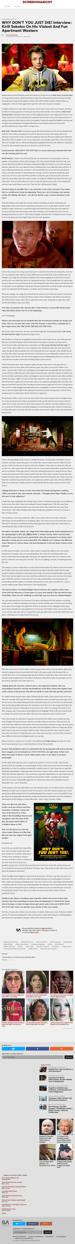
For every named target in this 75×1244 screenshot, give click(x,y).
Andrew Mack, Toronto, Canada (12, 1182)
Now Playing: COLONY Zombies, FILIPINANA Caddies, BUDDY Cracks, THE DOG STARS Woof (60, 1109)
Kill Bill (50, 944)
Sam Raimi (55, 946)
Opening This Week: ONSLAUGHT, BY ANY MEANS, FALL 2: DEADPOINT (60, 1079)
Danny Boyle (68, 942)
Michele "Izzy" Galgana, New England (13, 1200)
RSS (47, 1223)
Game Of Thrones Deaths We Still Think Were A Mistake (46, 1139)
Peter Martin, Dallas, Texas (10, 1177)
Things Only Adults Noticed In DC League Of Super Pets (64, 1164)
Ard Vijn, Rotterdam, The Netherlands (14, 1186)
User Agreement (61, 1236)
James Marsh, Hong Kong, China (12, 1195)
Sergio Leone (67, 946)
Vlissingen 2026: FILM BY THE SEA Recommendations (60, 1099)
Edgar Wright (8, 944)
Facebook (33, 1223)
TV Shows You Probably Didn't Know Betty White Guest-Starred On (64, 1139)
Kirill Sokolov (59, 944)
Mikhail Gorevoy (9, 946)
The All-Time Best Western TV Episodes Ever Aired (47, 1163)
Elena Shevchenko (22, 944)
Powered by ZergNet (68, 1028)
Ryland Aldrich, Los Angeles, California (14, 1204)
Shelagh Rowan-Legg (8, 1209)
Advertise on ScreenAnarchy (24, 1238)
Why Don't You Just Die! (48, 949)
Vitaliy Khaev (33, 949)
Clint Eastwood (55, 942)
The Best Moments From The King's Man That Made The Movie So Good (13, 1024)
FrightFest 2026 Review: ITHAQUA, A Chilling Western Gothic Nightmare (60, 1090)
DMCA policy (34, 932)
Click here (45, 930)
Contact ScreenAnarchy (35, 1236)
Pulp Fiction (30, 946)
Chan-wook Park (41, 942)
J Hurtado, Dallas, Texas (9, 1191)
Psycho (20, 946)
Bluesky (20, 1223)
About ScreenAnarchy (19, 1236)
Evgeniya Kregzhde (38, 944)
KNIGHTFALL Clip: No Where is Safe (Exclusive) (60, 1070)
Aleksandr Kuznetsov (11, 942)
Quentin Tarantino (43, 946)
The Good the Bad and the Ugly (15, 949)
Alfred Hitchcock (27, 942)
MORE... (4, 1213)
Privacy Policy (49, 1236)
